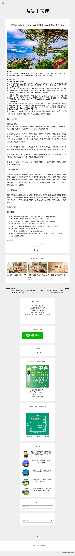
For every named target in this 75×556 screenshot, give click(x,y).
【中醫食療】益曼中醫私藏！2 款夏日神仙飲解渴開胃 (27, 231)
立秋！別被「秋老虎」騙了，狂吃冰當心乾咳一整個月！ (28, 224)
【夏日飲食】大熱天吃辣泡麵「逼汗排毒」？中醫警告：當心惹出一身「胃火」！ (35, 226)
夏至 (37, 246)
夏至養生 (40, 246)
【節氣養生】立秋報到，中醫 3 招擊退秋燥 (24, 228)
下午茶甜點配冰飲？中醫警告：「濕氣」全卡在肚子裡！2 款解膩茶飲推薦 (33, 216)
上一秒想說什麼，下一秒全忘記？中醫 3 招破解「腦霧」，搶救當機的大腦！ (34, 221)
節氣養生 (41, 244)
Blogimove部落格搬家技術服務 (65, 552)
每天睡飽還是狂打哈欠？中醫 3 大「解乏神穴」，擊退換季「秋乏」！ (32, 219)
